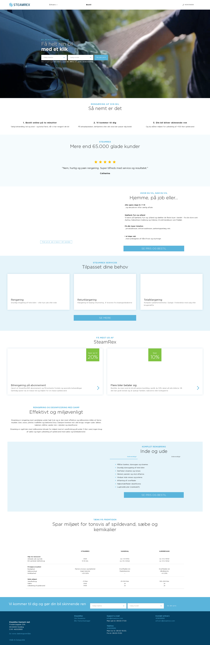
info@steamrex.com (115, 618)
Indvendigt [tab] (132, 456)
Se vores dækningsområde (20, 634)
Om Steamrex (79, 618)
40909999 (111, 628)
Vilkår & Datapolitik (17, 640)
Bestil (88, 4)
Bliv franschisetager (82, 621)
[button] (54, 57)
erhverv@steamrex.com (165, 621)
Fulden (179, 220)
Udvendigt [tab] (175, 456)
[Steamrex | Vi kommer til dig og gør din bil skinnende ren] (22, 5)
